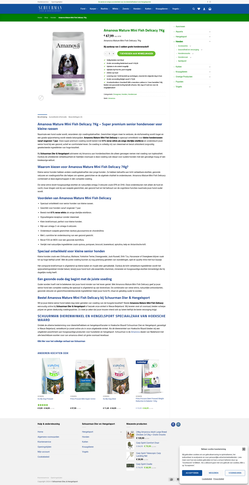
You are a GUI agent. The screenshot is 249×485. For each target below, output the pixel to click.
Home (40, 18)
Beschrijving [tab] (42, 117)
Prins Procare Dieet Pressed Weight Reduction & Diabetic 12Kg (150, 400)
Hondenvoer (183, 57)
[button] (244, 449)
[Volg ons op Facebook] (207, 2)
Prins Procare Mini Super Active (82, 399)
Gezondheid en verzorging (188, 50)
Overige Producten (184, 76)
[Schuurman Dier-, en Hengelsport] (57, 9)
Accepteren (192, 473)
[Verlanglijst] (199, 9)
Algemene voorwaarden (48, 437)
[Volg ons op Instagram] (210, 2)
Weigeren (214, 473)
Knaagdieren (162, 9)
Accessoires (183, 46)
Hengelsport (181, 36)
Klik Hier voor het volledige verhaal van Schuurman (61, 341)
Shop (46, 18)
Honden (137, 9)
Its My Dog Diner (109, 399)
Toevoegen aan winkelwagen (136, 53)
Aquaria (179, 31)
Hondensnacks (184, 53)
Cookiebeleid (207, 479)
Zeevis (126, 9)
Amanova (111, 98)
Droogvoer (117, 94)
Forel (83, 9)
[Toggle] (209, 31)
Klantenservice (43, 2)
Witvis (115, 9)
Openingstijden (56, 2)
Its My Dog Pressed (45, 399)
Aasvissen (180, 26)
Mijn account (44, 452)
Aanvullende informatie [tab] (58, 117)
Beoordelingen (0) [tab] (75, 117)
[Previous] (38, 386)
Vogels (175, 9)
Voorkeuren (235, 473)
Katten (148, 9)
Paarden (179, 81)
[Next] (166, 386)
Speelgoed (182, 61)
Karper (93, 9)
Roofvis (104, 9)
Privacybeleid (218, 479)
